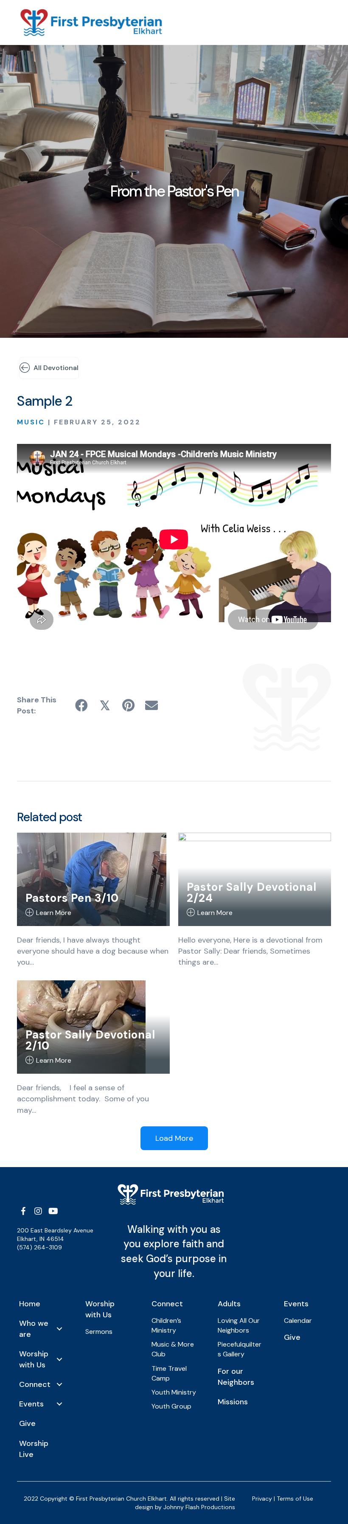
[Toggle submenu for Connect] (59, 1384)
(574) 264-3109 (39, 1247)
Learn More (53, 912)
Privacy (262, 1498)
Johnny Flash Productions (199, 1507)
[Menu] (257, 22)
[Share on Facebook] (81, 705)
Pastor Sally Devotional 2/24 (252, 892)
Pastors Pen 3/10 (72, 898)
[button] (23, 1211)
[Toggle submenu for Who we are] (59, 1328)
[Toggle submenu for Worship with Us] (59, 1359)
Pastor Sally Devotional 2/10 (90, 1040)
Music (31, 422)
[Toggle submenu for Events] (59, 1404)
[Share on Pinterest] (128, 705)
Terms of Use (295, 1498)
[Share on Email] (151, 705)
